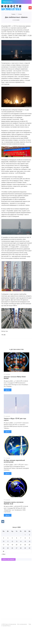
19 (12, 544)
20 (16, 544)
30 (29, 548)
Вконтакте (2, 521)
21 (20, 544)
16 (29, 541)
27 (16, 548)
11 (8, 541)
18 (8, 544)
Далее (8, 390)
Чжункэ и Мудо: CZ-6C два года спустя (15, 419)
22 (25, 544)
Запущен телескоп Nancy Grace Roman (15, 377)
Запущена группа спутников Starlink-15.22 (13, 503)
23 (29, 544)
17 (3, 544)
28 (20, 548)
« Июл (3, 554)
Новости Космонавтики (14, 8)
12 (12, 541)
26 (12, 548)
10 (3, 541)
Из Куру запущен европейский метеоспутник (14, 461)
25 (8, 548)
